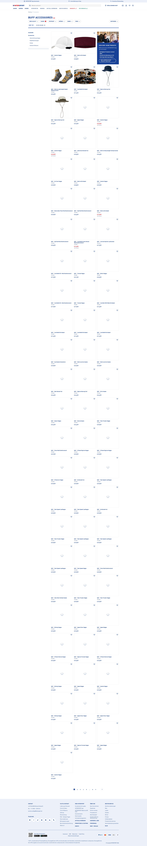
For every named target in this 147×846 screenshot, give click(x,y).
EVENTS (77, 826)
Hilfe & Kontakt (64, 803)
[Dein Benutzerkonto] (126, 5)
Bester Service (109, 803)
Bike (106, 808)
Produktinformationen (110, 821)
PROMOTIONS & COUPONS (81, 823)
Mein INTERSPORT (79, 803)
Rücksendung (63, 814)
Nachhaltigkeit (93, 814)
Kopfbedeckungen (34, 40)
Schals (31, 43)
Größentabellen (108, 819)
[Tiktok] (37, 820)
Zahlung (62, 812)
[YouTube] (41, 820)
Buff (30, 25)
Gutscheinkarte (78, 813)
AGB (70, 834)
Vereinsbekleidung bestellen (112, 823)
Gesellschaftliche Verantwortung (94, 817)
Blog (106, 825)
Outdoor (107, 812)
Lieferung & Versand (65, 806)
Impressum (65, 834)
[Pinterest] (45, 820)
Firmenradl (93, 823)
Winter (106, 814)
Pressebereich (93, 812)
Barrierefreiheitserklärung (66, 823)
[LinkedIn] (49, 820)
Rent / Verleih (94, 826)
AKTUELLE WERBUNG (80, 820)
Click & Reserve (63, 810)
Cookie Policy (81, 834)
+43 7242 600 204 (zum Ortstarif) (35, 806)
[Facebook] (33, 820)
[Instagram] (29, 820)
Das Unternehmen (94, 806)
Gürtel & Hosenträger (35, 38)
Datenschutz (74, 834)
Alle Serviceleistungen (110, 806)
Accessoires (31, 35)
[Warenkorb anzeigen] (133, 5)
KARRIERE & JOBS (94, 820)
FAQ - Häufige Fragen (65, 817)
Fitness (107, 817)
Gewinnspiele (78, 816)
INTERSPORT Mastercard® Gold (81, 811)
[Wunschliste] (129, 5)
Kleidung (30, 12)
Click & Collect (63, 808)
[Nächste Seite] (102, 789)
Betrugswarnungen (64, 821)
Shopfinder (92, 808)
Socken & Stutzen (34, 45)
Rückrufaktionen (64, 819)
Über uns (92, 803)
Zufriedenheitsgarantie (80, 818)
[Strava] (53, 820)
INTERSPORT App (79, 808)
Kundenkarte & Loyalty (80, 806)
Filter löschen (39, 25)
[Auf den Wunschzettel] (71, 33)
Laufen (106, 810)
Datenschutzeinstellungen (73, 835)
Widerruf (62, 825)
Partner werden (93, 810)
